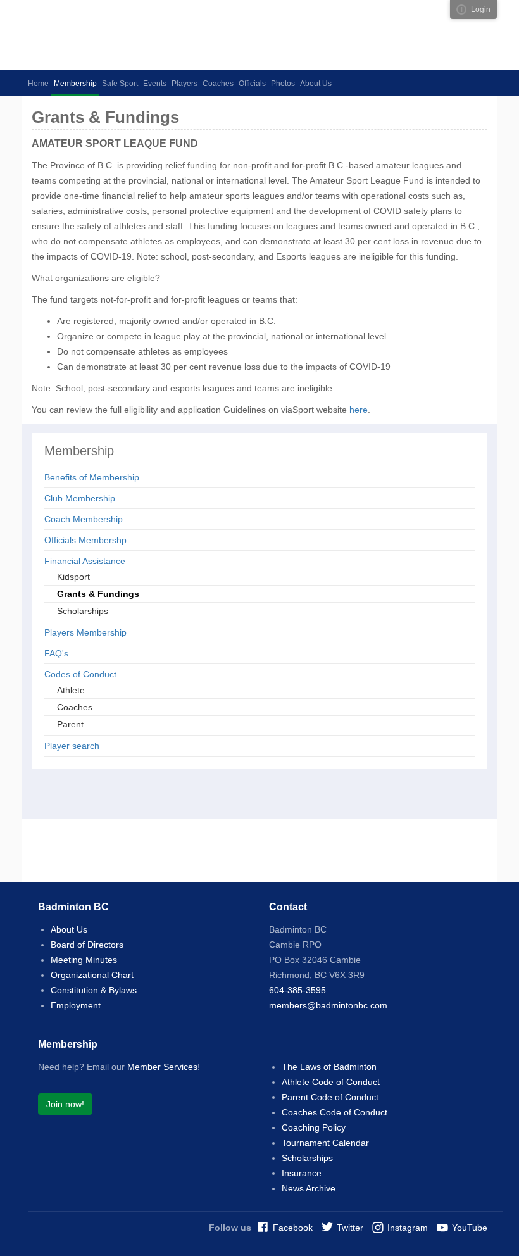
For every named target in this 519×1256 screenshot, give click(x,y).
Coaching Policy (314, 1127)
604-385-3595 (297, 990)
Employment (76, 1005)
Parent (70, 724)
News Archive (308, 1188)
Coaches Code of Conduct (334, 1112)
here (358, 410)
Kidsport (73, 577)
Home (38, 83)
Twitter (350, 1227)
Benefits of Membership (91, 477)
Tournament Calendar (325, 1143)
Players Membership (85, 632)
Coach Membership (83, 519)
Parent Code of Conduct (330, 1097)
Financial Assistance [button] (84, 561)
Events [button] (154, 83)
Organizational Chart (92, 975)
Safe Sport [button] (120, 83)
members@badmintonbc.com (328, 1005)
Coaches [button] (218, 83)
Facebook (293, 1227)
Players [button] (184, 83)
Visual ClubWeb (461, 9)
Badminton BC (142, 35)
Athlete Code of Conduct (331, 1082)
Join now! (65, 1104)
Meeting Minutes (84, 960)
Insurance (302, 1173)
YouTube (469, 1227)
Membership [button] (75, 83)
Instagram (407, 1227)
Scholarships (82, 611)
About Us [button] (316, 83)
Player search (71, 746)
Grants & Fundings (98, 594)
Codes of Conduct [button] (80, 674)
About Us (69, 929)
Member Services (162, 1067)
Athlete (71, 690)
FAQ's (56, 653)
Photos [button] (283, 83)
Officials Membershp (85, 540)
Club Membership (79, 498)
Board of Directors (87, 944)
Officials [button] (252, 83)
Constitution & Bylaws (94, 990)
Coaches (74, 707)
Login (481, 9)
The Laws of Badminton (329, 1067)
